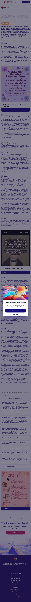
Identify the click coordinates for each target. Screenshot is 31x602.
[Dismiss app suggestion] (26, 287)
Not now (15, 314)
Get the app (15, 310)
